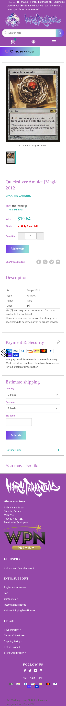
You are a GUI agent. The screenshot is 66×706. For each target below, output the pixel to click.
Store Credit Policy (14, 652)
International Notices (15, 604)
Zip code (10, 415)
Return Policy (11, 647)
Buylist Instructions (14, 587)
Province (10, 402)
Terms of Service (13, 635)
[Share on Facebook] (38, 262)
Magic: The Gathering (18, 195)
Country (10, 388)
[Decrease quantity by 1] (21, 236)
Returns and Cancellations (18, 568)
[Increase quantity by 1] (40, 236)
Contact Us (10, 599)
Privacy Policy (11, 629)
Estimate (16, 435)
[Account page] (33, 42)
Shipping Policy (12, 641)
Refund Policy (14, 450)
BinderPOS (29, 704)
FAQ (6, 593)
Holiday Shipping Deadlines (18, 610)
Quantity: (11, 236)
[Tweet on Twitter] (51, 262)
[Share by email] (58, 262)
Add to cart (17, 248)
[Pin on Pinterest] (45, 262)
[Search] (60, 33)
